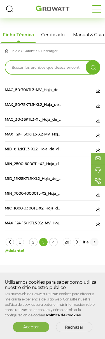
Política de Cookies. (63, 315)
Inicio (15, 51)
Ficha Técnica (18, 34)
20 (67, 242)
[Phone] (98, 180)
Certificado (53, 34)
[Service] (98, 169)
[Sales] (98, 158)
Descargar (49, 51)
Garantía (31, 51)
